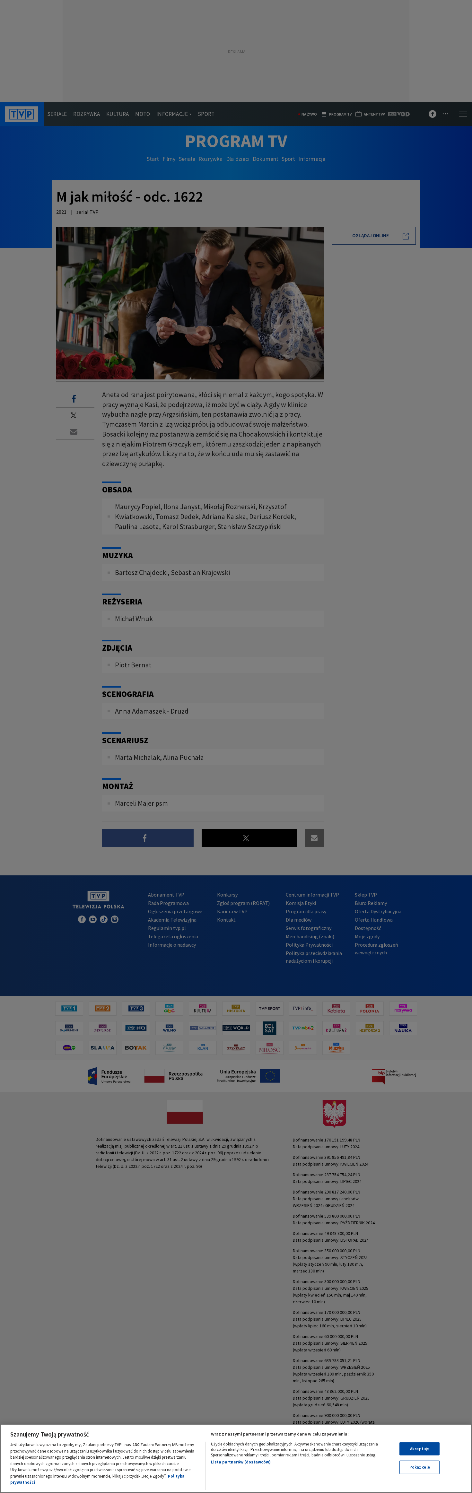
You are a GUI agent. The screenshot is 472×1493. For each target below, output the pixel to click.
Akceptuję (419, 1449)
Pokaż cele (419, 1467)
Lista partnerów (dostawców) (241, 1462)
